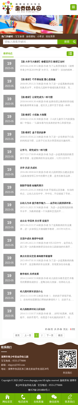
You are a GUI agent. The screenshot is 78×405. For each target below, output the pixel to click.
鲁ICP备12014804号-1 (39, 390)
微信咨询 (54, 401)
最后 (60, 335)
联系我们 (70, 401)
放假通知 (30, 36)
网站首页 (7, 401)
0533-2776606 (55, 385)
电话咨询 (23, 401)
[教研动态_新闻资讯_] (24, 7)
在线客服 (39, 401)
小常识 (40, 36)
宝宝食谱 (19, 36)
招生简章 (50, 36)
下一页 (50, 335)
